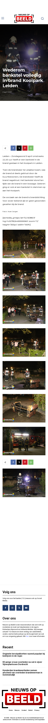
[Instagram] (12, 608)
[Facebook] (13, 148)
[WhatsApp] (30, 148)
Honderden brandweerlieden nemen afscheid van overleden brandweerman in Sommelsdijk (22, 672)
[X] (19, 148)
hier (27, 636)
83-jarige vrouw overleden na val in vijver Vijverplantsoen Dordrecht (22, 663)
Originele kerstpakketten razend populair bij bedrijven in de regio (24, 655)
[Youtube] (26, 608)
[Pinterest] (25, 148)
